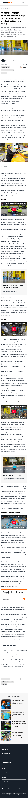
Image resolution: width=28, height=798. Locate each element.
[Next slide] (9, 166)
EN (4, 768)
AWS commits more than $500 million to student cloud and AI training (13, 656)
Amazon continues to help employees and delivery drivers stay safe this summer (19, 702)
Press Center (5, 753)
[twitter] (14, 788)
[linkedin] (20, 788)
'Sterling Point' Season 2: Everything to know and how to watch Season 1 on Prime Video (15, 660)
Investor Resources (6, 762)
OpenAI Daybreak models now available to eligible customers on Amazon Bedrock (14, 665)
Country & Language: (6, 766)
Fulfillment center (5, 70)
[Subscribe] (24, 599)
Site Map (4, 777)
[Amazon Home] (6, 2)
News (2, 8)
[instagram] (8, 788)
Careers (4, 773)
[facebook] (2, 788)
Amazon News (5, 749)
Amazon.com (5, 758)
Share (24, 67)
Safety (12, 70)
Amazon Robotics (5, 67)
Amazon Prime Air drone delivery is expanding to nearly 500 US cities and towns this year (15, 651)
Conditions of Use (10, 793)
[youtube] (25, 788)
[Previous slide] (2, 166)
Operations (7, 8)
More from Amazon (6, 781)
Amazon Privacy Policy (7, 601)
